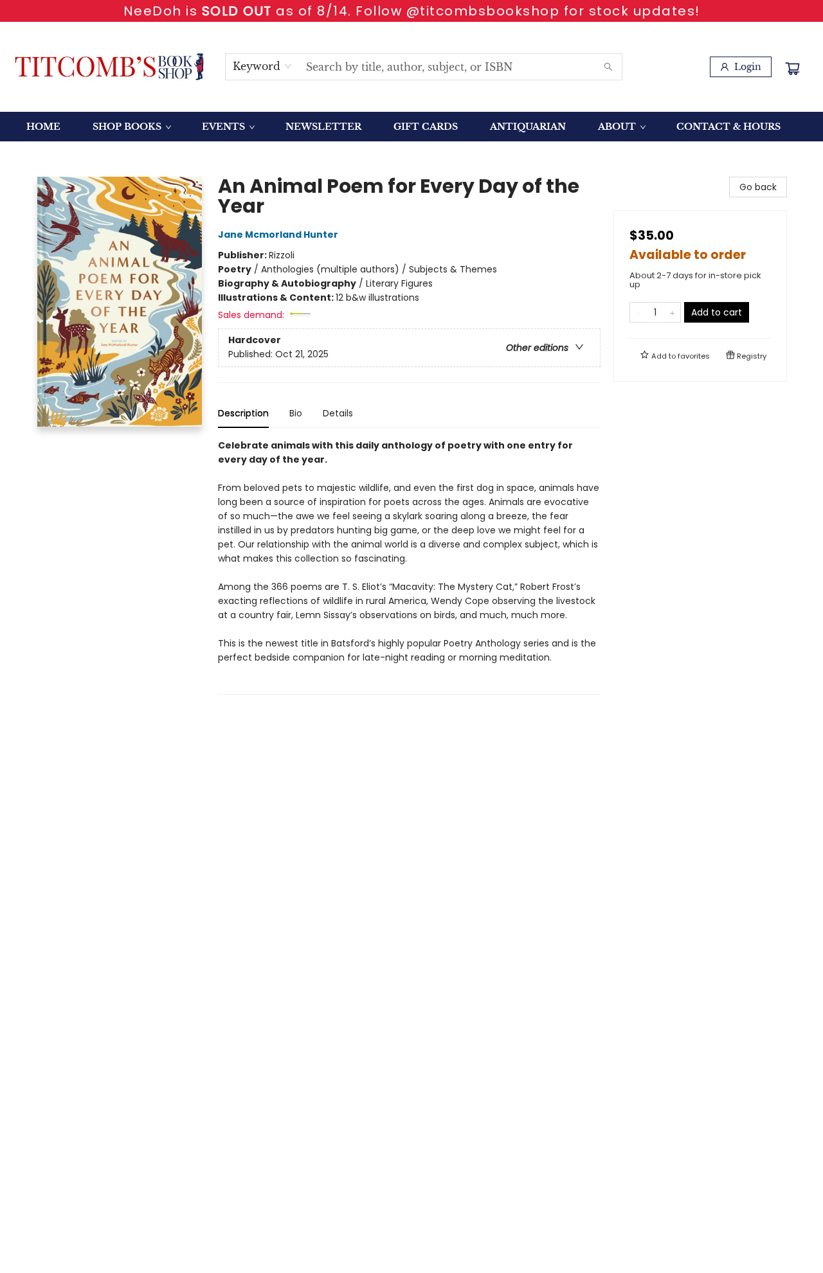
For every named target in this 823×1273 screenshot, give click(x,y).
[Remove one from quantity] (638, 312)
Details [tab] (338, 413)
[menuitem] (43, 126)
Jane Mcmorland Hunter (278, 234)
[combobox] (263, 66)
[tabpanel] (409, 566)
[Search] (608, 67)
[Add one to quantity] (672, 312)
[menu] (411, 126)
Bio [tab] (295, 413)
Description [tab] (243, 413)
